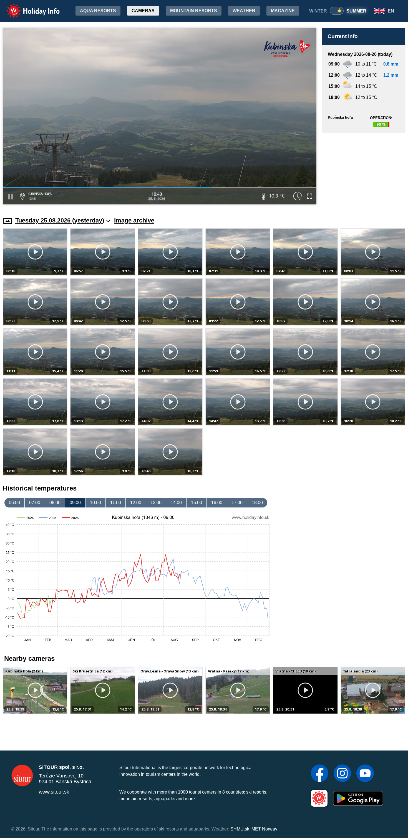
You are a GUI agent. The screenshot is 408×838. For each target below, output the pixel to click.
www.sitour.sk (54, 792)
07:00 (34, 502)
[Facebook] (319, 773)
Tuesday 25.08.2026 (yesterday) (59, 220)
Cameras (143, 10)
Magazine (283, 10)
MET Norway (264, 829)
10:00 (95, 502)
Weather (244, 10)
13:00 (156, 502)
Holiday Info (28, 7)
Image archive (134, 220)
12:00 (135, 502)
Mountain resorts (193, 10)
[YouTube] (365, 773)
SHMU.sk (239, 829)
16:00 (216, 502)
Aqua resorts (98, 10)
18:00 (257, 502)
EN (391, 11)
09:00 (75, 502)
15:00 (196, 502)
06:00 (14, 502)
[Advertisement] (363, 170)
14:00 (176, 502)
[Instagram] (342, 773)
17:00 (237, 502)
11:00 (115, 502)
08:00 (55, 502)
